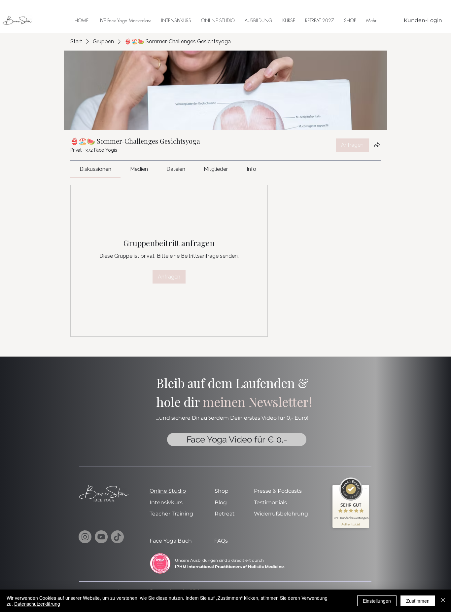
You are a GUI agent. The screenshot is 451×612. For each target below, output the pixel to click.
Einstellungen (377, 600)
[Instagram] (85, 536)
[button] (288, 20)
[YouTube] (101, 536)
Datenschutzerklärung (37, 603)
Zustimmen (418, 600)
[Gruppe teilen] (377, 145)
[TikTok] (117, 536)
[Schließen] (443, 601)
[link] (95, 169)
